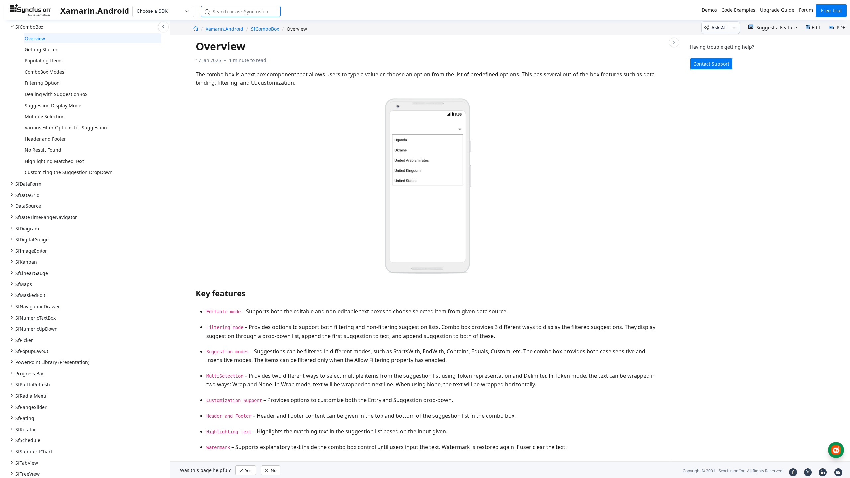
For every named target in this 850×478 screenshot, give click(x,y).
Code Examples (738, 10)
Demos (709, 10)
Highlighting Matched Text (54, 161)
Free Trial (831, 10)
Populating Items (44, 60)
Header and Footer (45, 139)
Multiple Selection (45, 116)
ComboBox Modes (44, 72)
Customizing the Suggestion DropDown (69, 172)
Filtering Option (42, 83)
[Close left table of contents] (163, 27)
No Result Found (43, 150)
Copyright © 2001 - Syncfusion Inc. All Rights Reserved (732, 471)
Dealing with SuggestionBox (56, 94)
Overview (35, 38)
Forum (806, 10)
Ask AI (718, 27)
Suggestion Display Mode (53, 105)
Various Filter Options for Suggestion (66, 127)
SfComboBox (265, 29)
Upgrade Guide (777, 10)
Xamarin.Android (225, 29)
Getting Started (42, 49)
